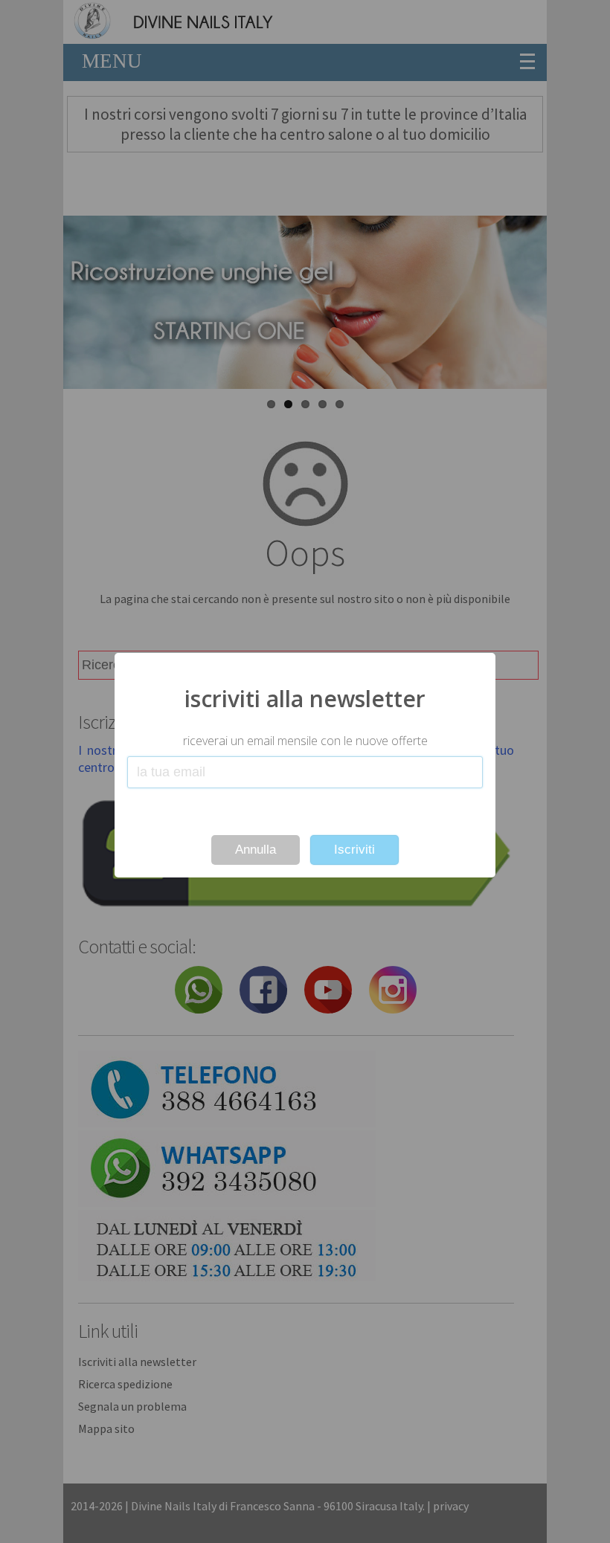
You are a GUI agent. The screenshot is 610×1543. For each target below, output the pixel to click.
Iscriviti (354, 850)
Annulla (255, 850)
